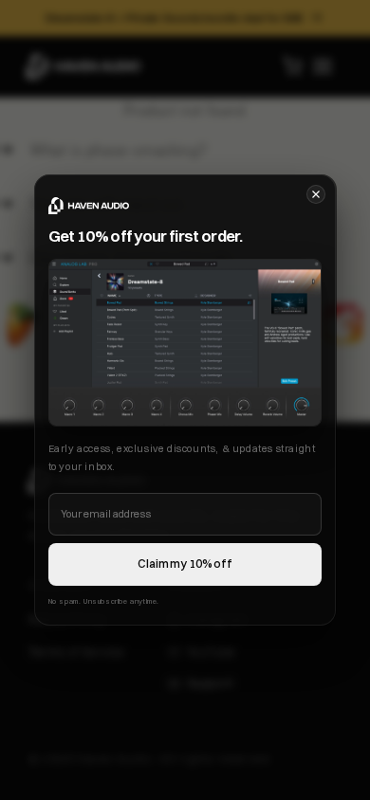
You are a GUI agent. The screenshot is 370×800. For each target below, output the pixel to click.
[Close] (315, 194)
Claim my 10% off (185, 563)
